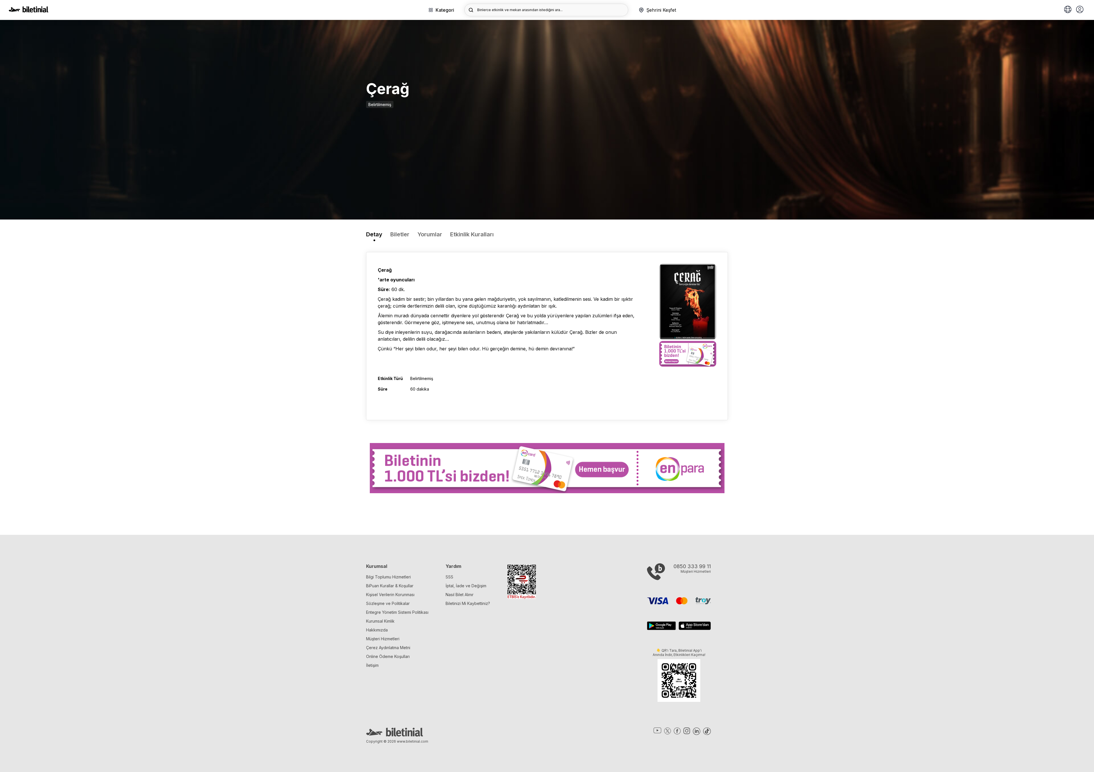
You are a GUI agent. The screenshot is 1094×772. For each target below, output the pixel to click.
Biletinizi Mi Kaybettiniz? (468, 603)
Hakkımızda (377, 629)
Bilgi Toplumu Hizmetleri (388, 576)
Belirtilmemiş (379, 104)
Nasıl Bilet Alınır (459, 594)
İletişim (372, 665)
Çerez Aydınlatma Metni (388, 647)
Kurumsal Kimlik (380, 621)
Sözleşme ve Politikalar (388, 603)
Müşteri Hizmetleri (382, 638)
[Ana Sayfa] (28, 11)
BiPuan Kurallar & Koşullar (389, 585)
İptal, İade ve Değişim (466, 585)
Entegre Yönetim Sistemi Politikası (397, 612)
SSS (449, 576)
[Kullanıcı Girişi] (1079, 10)
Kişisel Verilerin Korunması (390, 594)
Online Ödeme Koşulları (388, 656)
